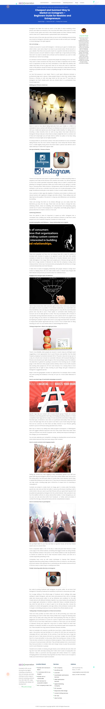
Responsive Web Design (60, 691)
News (49, 7)
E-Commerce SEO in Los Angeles (43, 673)
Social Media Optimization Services (61, 676)
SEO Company (58, 667)
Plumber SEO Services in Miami (43, 668)
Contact (82, 2)
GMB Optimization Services (59, 680)
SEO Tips (56, 695)
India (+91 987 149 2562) (78, 674)
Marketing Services (68, 2)
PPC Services (57, 688)
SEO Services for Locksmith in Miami (42, 682)
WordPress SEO (58, 670)
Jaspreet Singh (41, 21)
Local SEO (57, 672)
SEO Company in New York (44, 685)
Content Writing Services (61, 693)
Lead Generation (44, 2)
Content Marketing (42, 7)
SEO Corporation (56, 7)
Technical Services (56, 2)
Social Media (64, 7)
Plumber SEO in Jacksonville (41, 677)
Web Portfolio (58, 698)
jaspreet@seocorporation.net (80, 672)
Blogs (76, 2)
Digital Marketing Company (59, 685)
